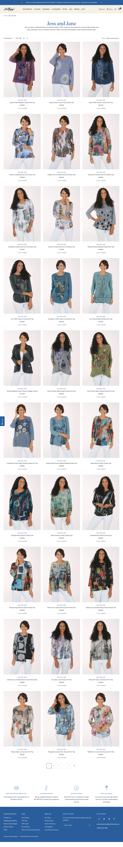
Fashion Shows (8, 827)
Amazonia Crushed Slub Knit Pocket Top (101, 175)
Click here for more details (89, 2)
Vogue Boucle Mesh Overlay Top (100, 463)
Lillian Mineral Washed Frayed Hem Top (22, 102)
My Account (26, 827)
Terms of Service (50, 824)
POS (21, 836)
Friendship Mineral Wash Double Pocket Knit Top (22, 463)
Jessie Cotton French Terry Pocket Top (61, 102)
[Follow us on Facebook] (99, 818)
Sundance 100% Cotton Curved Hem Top (61, 319)
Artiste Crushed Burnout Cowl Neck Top (22, 175)
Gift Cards (25, 824)
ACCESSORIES (56, 9)
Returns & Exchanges (10, 824)
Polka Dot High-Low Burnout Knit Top (101, 680)
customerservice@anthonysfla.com (108, 824)
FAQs (5, 830)
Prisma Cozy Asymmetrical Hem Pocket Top (61, 607)
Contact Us (7, 818)
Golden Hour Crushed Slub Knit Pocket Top (61, 175)
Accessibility (49, 827)
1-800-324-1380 (102, 828)
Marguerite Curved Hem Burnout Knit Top (61, 752)
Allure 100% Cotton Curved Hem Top (101, 102)
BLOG (83, 9)
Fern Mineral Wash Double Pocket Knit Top (100, 391)
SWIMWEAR (46, 9)
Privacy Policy (49, 821)
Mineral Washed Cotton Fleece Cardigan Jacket (22, 391)
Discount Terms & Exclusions (31, 830)
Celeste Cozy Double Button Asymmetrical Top (22, 680)
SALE (70, 9)
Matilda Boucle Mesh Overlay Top (101, 535)
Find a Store (25, 818)
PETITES (64, 9)
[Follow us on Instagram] (109, 818)
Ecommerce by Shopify (31, 836)
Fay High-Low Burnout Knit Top (61, 680)
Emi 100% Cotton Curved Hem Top (22, 319)
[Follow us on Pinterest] (113, 818)
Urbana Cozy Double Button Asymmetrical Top (101, 607)
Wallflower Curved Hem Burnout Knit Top (101, 752)
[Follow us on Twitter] (104, 818)
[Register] (89, 825)
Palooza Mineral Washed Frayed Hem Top (101, 247)
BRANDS (76, 9)
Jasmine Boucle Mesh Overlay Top (61, 535)
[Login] (115, 9)
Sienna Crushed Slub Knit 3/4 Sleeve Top (61, 247)
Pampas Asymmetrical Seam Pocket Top (22, 607)
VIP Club (24, 821)
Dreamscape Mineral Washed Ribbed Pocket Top (61, 463)
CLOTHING (37, 9)
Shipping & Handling (10, 821)
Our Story (48, 818)
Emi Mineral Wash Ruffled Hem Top (101, 319)
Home (5, 15)
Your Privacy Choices (51, 830)
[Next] (74, 765)
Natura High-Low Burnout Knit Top (22, 752)
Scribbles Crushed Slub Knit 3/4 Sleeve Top (22, 247)
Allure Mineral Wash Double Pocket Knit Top (61, 391)
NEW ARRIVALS (27, 9)
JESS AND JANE (22, 100)
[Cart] (119, 9)
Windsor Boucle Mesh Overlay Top (22, 535)
